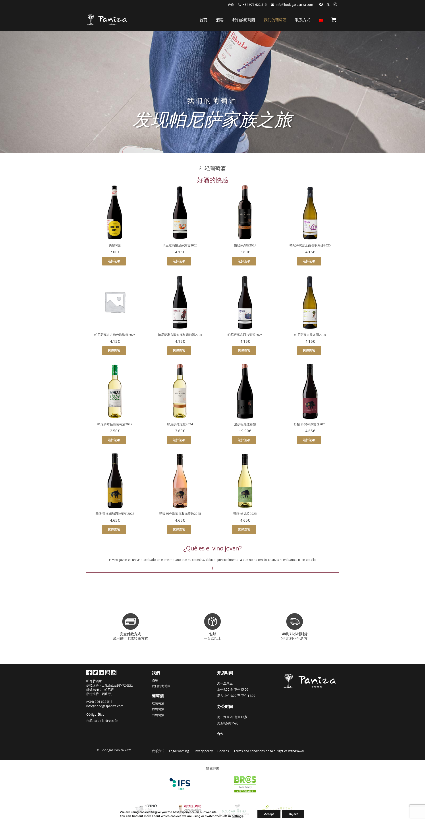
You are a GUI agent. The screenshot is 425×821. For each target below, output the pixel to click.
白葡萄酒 (158, 715)
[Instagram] (335, 4)
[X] (328, 4)
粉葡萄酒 (158, 709)
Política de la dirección (102, 720)
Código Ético (95, 714)
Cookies (223, 751)
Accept (269, 814)
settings (237, 816)
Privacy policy (203, 751)
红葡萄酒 (158, 703)
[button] (290, 20)
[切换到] (322, 19)
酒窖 (155, 680)
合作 (231, 4)
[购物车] (334, 20)
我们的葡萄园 (161, 686)
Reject (293, 814)
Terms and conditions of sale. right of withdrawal (269, 751)
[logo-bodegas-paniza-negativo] (107, 20)
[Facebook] (321, 4)
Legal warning (179, 751)
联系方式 (158, 751)
